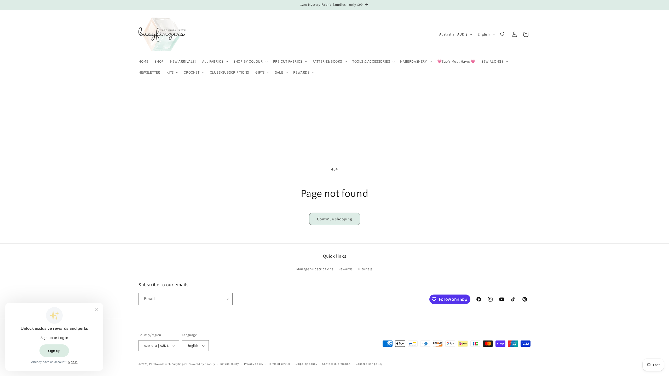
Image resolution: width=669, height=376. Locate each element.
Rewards (345, 269)
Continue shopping (334, 218)
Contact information (336, 364)
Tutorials (365, 269)
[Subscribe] (226, 299)
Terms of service (279, 364)
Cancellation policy (369, 364)
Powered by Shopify (201, 364)
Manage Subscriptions (314, 269)
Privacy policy (253, 364)
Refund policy (229, 364)
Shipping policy (306, 364)
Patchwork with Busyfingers (168, 364)
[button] (214, 61)
